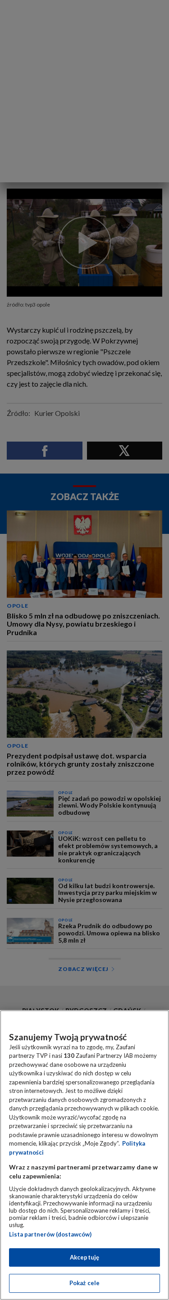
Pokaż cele (84, 1282)
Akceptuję (84, 1257)
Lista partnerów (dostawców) (50, 1234)
